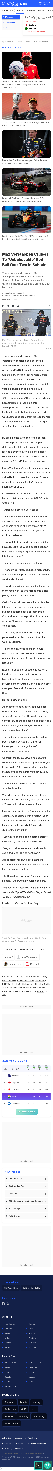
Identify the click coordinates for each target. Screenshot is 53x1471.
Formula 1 (7, 10)
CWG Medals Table (17, 1186)
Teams (8, 1342)
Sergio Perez (15, 964)
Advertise (6, 1438)
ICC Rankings (14, 1208)
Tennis (23, 1402)
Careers (5, 1448)
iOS (3, 995)
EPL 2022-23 (35, 1362)
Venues (8, 1347)
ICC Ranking (34, 1347)
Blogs (41, 10)
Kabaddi (9, 1416)
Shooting (23, 1416)
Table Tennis (11, 1423)
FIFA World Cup (15, 1179)
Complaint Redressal (37, 1443)
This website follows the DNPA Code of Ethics (22, 1454)
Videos (8, 1338)
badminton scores (25, 980)
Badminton (10, 1409)
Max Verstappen (29, 957)
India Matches (10, 22)
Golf (23, 1409)
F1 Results (40, 980)
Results (32, 1328)
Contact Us (18, 1448)
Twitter (5, 987)
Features (30, 10)
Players (32, 1342)
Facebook (30, 984)
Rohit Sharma (14, 1216)
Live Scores (10, 1324)
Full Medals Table (26, 1112)
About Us (19, 1438)
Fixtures (8, 1328)
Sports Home (7, 42)
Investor (19, 1443)
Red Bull (34, 964)
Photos (32, 1333)
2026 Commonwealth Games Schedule (26, 1201)
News (20, 10)
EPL (6, 27)
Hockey (36, 1402)
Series (32, 1324)
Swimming (39, 1416)
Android (40, 991)
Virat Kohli (13, 1193)
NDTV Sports (8, 984)
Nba (33, 1409)
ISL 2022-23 (10, 1362)
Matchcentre (10, 1386)
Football (27, 976)
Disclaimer (6, 1443)
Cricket (19, 976)
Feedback (32, 1438)
